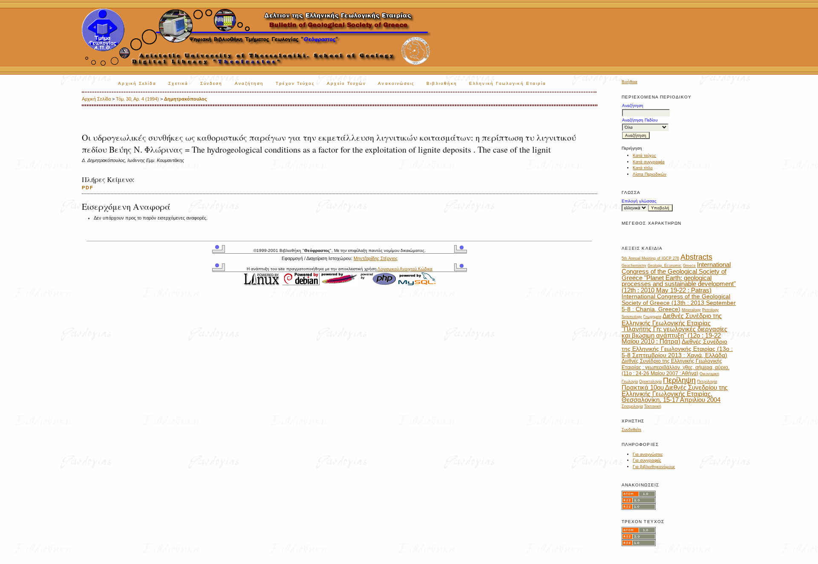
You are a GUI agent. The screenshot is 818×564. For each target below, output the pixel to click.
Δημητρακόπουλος (185, 98)
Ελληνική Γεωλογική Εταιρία (507, 83)
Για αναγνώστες (648, 454)
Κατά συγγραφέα (649, 161)
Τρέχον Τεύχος (295, 83)
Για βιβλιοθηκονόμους (654, 466)
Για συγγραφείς (647, 460)
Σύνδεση (211, 83)
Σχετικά (178, 83)
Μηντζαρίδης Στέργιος (375, 258)
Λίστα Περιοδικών (649, 174)
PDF (88, 187)
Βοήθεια (629, 81)
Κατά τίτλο (643, 167)
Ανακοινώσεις (396, 83)
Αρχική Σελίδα (137, 83)
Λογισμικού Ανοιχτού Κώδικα (404, 268)
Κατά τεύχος (644, 155)
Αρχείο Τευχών (346, 83)
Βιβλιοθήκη (441, 83)
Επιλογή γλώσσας (639, 201)
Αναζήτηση (249, 83)
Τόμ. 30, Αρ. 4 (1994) (137, 98)
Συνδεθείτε (631, 429)
